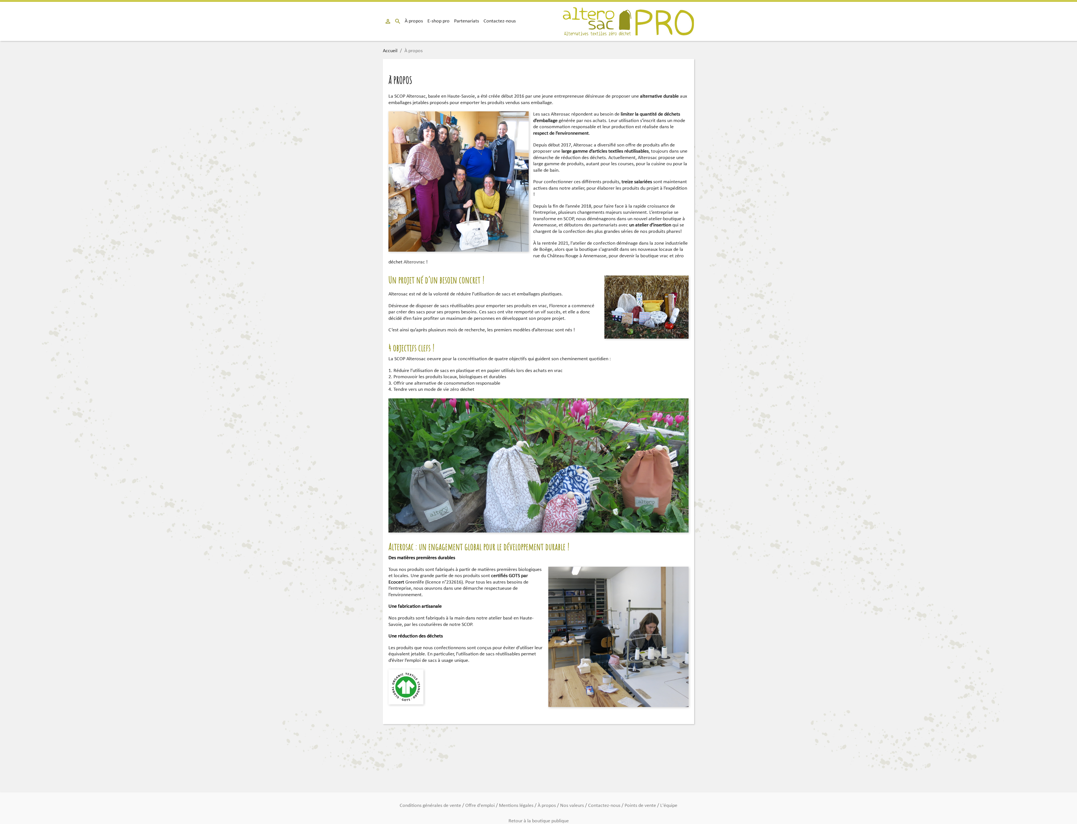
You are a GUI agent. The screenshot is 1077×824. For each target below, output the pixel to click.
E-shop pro (438, 21)
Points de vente (641, 805)
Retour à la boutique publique (538, 821)
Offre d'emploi (480, 805)
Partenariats (466, 21)
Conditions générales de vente (431, 805)
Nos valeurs (572, 805)
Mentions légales (517, 805)
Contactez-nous (500, 21)
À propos (414, 21)
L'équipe (668, 805)
